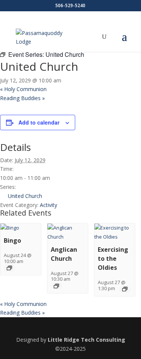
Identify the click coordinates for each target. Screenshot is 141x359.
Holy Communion (23, 89)
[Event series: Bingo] (9, 268)
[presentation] (9, 228)
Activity (48, 204)
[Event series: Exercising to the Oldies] (124, 289)
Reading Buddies (22, 98)
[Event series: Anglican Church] (56, 286)
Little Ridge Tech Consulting (86, 339)
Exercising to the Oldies (113, 258)
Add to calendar (38, 122)
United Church (25, 195)
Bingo (12, 240)
